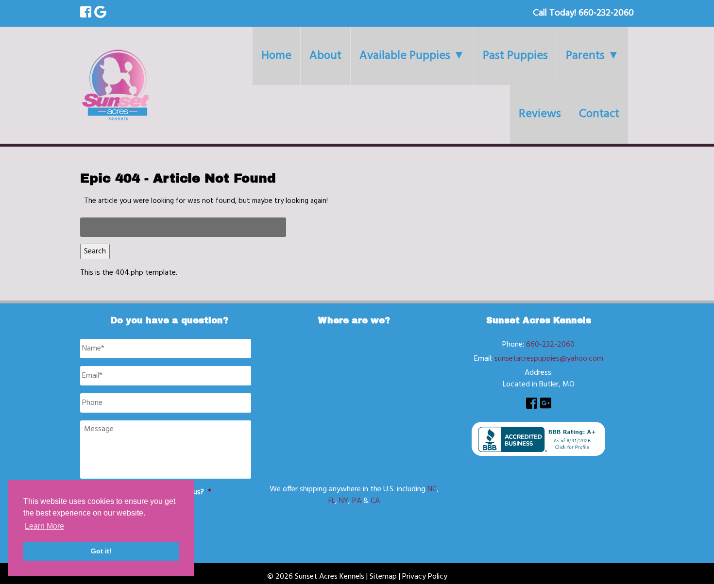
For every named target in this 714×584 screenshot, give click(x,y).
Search (95, 251)
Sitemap (383, 576)
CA (375, 501)
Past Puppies (515, 56)
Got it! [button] (101, 551)
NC (432, 489)
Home (276, 56)
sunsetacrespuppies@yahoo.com (548, 358)
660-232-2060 (550, 344)
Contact (599, 114)
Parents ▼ (592, 56)
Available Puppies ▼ (412, 56)
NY (343, 501)
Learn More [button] (44, 526)
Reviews (540, 114)
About (325, 56)
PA (356, 501)
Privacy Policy (424, 576)
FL (331, 501)
